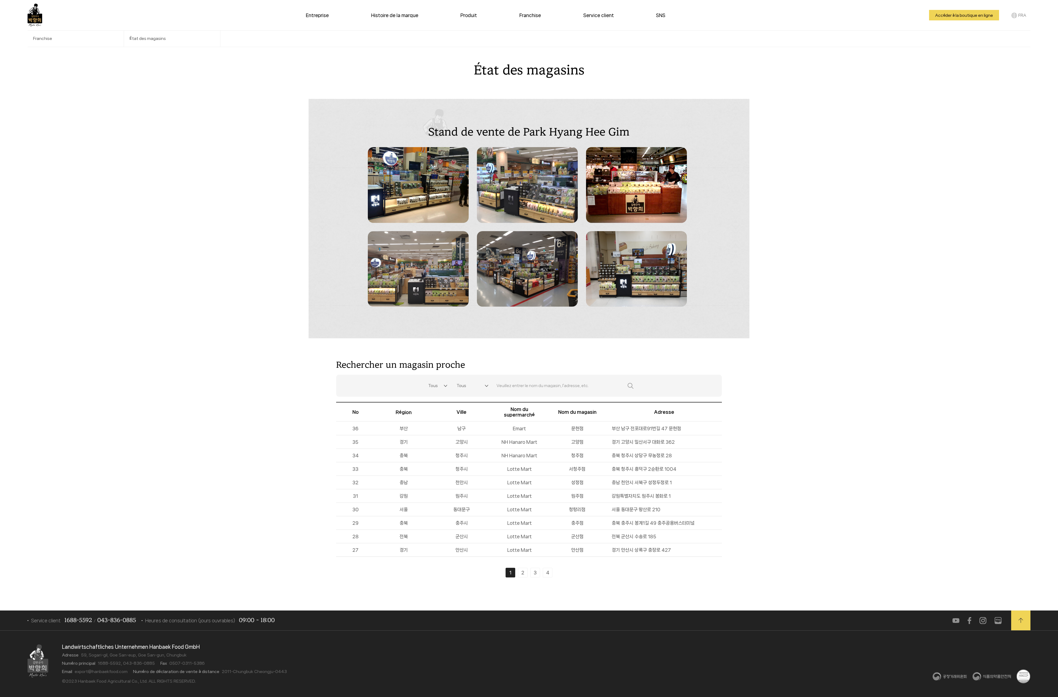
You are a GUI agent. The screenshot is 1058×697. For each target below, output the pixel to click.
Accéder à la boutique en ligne (964, 15)
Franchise (42, 38)
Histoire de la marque (394, 15)
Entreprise (317, 15)
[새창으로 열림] (955, 620)
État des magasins (147, 38)
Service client (598, 15)
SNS (660, 15)
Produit (468, 15)
